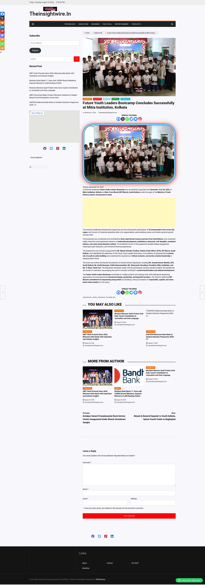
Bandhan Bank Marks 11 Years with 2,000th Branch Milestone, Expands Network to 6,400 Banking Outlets (128, 393)
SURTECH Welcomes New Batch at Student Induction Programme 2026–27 (160, 336)
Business (96, 24)
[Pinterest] (2, 31)
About (84, 563)
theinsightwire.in (50, 13)
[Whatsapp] (127, 119)
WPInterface (100, 579)
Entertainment (122, 24)
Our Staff (135, 563)
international (101, 297)
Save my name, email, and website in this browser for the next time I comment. (114, 508)
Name (85, 489)
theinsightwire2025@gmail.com (108, 112)
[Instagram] (140, 119)
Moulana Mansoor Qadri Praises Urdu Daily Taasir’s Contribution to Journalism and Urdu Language (128, 316)
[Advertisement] (129, 213)
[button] (45, 148)
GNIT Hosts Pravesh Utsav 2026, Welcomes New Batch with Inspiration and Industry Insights (97, 336)
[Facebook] (118, 119)
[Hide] (1, 52)
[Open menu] (33, 24)
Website (134, 499)
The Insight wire (110, 297)
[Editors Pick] (98, 35)
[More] (2, 48)
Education (83, 24)
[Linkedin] (2, 27)
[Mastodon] (2, 35)
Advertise (85, 568)
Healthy (95, 297)
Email (85, 499)
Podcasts (136, 24)
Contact (110, 563)
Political (107, 24)
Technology (70, 24)
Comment (87, 462)
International (125, 99)
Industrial (115, 99)
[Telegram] (131, 119)
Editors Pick (97, 99)
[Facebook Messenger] (136, 119)
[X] (123, 119)
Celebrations (87, 99)
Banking (117, 388)
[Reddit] (2, 22)
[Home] (87, 35)
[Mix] (2, 39)
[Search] (77, 59)
